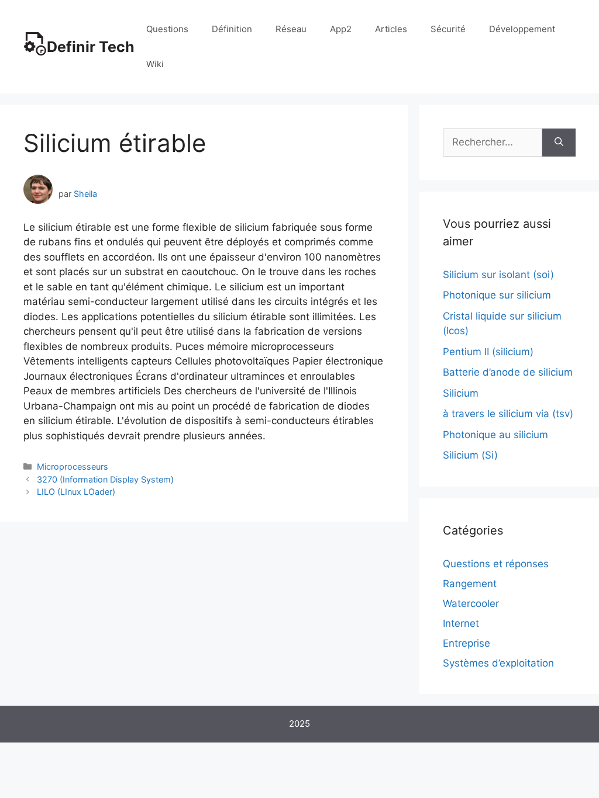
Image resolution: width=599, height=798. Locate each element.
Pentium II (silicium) (488, 352)
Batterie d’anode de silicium (508, 372)
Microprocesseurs (72, 466)
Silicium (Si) (470, 455)
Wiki (155, 64)
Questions (167, 28)
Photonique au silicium (495, 434)
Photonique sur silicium (497, 295)
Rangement (470, 583)
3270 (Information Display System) (105, 479)
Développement (522, 28)
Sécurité (448, 28)
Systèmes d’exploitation (498, 663)
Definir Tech (91, 46)
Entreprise (466, 643)
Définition (232, 28)
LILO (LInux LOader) (76, 492)
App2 (341, 28)
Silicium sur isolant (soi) (498, 274)
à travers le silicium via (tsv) (508, 413)
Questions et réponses (496, 564)
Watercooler (471, 603)
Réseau (291, 28)
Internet (461, 623)
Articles (391, 28)
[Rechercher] (559, 143)
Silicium (460, 393)
